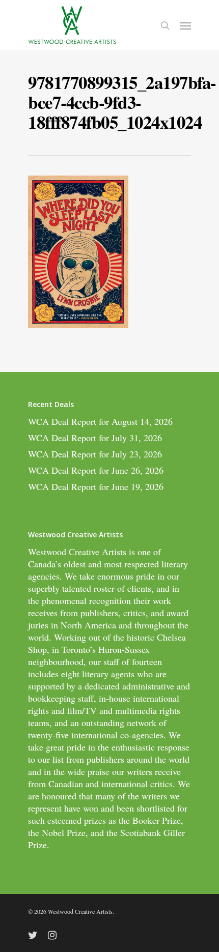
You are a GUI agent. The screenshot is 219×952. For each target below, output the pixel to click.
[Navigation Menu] (185, 25)
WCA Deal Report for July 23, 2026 (95, 454)
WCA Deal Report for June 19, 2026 (95, 486)
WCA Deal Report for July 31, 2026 (95, 437)
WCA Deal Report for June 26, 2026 (95, 470)
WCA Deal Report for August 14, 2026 (100, 421)
